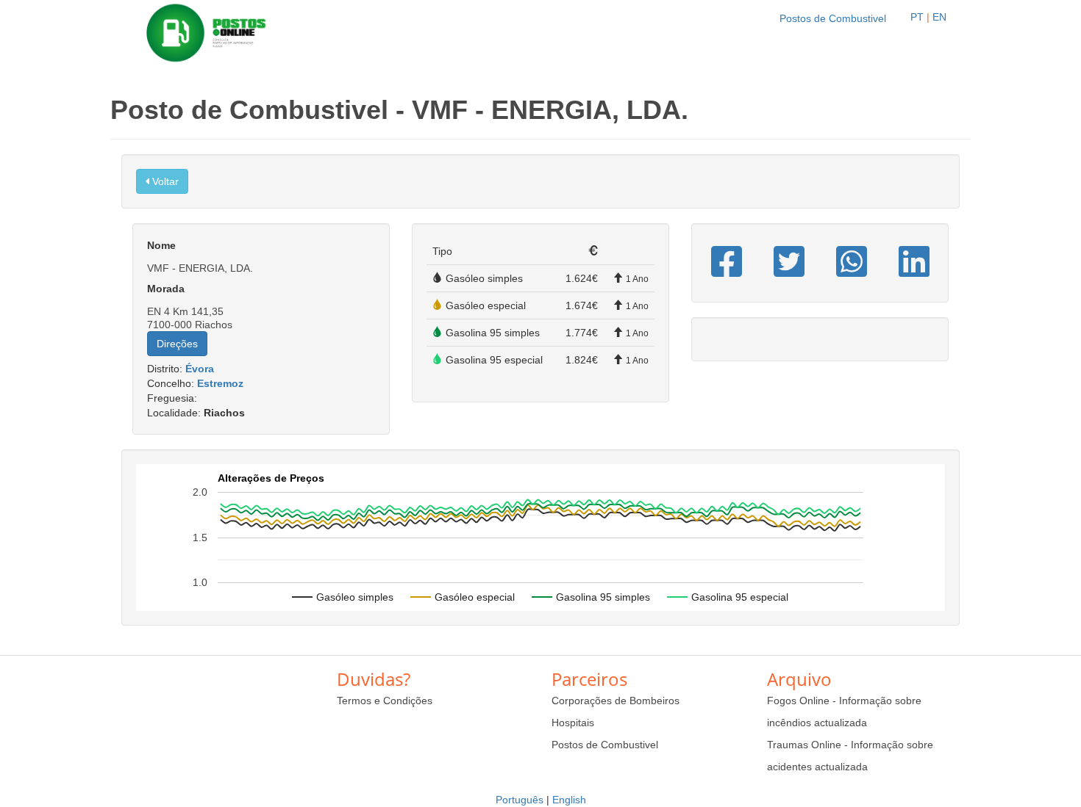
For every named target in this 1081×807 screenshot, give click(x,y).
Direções (177, 344)
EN (939, 17)
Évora (199, 368)
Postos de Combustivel (832, 18)
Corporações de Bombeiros (615, 700)
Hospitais (573, 722)
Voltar (164, 181)
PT (917, 17)
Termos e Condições (384, 700)
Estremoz (220, 383)
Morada (166, 288)
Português (519, 800)
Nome (161, 245)
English (569, 800)
